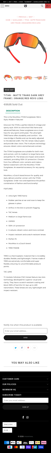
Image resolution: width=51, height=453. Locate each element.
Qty (5, 296)
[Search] (42, 6)
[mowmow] (25, 6)
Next (31, 17)
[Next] (45, 48)
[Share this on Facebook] (22, 347)
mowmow (28, 436)
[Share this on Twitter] (15, 347)
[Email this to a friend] (34, 347)
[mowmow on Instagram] (27, 417)
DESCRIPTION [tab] (13, 111)
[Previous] (5, 48)
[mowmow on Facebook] (23, 417)
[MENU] (1, 6)
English (8, 424)
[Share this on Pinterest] (28, 347)
